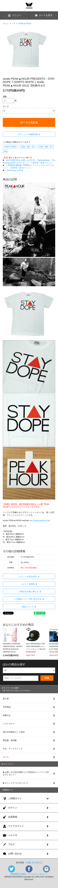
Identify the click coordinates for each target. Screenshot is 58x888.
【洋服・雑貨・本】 (27, 147)
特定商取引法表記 (18, 874)
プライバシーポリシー (38, 874)
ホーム (6, 23)
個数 (5, 96)
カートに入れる (29, 122)
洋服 (5, 151)
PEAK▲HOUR (24, 23)
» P (13, 23)
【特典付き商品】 (10, 147)
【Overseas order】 (15, 170)
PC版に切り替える (34, 862)
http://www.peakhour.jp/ (39, 520)
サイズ (6, 106)
